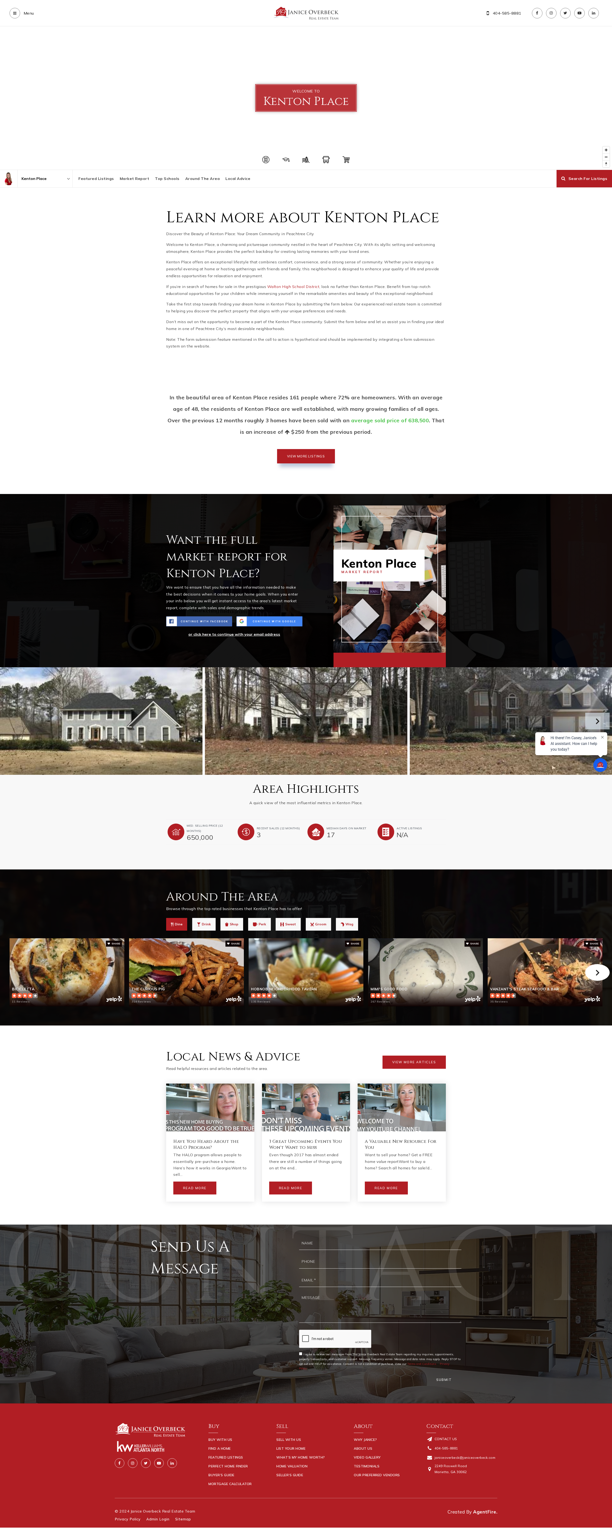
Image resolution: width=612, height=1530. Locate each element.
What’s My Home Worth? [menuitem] (300, 1457)
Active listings (409, 828)
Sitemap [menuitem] (183, 1519)
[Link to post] (210, 1107)
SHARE (115, 943)
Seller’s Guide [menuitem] (289, 1475)
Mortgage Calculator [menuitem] (230, 1484)
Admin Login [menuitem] (157, 1519)
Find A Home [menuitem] (219, 1448)
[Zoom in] (606, 149)
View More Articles (414, 1062)
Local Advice (237, 178)
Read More (195, 1188)
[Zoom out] (606, 156)
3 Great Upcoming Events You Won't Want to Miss (305, 1144)
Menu (28, 13)
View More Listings (306, 456)
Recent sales (278, 828)
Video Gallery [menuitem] (367, 1457)
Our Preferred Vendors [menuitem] (377, 1475)
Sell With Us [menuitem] (288, 1440)
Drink (206, 924)
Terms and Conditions (421, 1364)
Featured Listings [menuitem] (225, 1457)
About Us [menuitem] (363, 1448)
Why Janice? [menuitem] (365, 1440)
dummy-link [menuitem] (287, 1484)
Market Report (134, 178)
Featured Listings (96, 178)
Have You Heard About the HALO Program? (206, 1144)
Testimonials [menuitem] (366, 1466)
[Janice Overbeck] (8, 178)
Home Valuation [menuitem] (291, 1466)
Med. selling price (205, 828)
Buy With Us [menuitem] (220, 1440)
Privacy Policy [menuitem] (128, 1519)
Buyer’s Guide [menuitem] (221, 1475)
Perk (262, 924)
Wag (349, 924)
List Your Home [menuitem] (291, 1448)
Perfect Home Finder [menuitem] (228, 1466)
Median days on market (346, 828)
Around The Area (202, 178)
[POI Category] (266, 159)
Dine (178, 924)
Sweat (290, 924)
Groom (320, 924)
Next (597, 721)
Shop (234, 924)
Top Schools (167, 178)
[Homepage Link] (306, 12)
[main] (306, 625)
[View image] (306, 721)
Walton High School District (293, 286)
